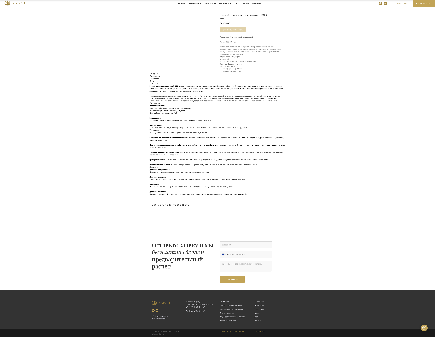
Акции (256, 313)
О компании (259, 302)
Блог (256, 317)
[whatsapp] (380, 3)
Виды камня (259, 309)
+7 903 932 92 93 (195, 307)
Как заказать (259, 305)
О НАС (237, 3)
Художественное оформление (232, 317)
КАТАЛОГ (182, 3)
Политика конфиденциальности (232, 331)
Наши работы (195, 3)
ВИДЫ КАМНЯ (210, 3)
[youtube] (385, 3)
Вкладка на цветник (228, 320)
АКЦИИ (246, 3)
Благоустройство (227, 313)
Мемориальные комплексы (231, 305)
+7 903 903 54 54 (195, 310)
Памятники (224, 302)
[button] (424, 3)
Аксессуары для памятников (231, 309)
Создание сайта (260, 331)
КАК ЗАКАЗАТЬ (225, 3)
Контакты (256, 3)
